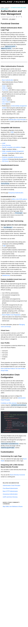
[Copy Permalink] (21, 17)
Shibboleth (5, 159)
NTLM (3, 104)
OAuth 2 (4, 86)
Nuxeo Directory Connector (17, 474)
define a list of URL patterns (19, 199)
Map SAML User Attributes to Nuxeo (13, 506)
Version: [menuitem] (8, 19)
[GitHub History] (17, 17)
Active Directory (6, 145)
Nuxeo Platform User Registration (11, 314)
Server (7, 7)
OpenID (4, 98)
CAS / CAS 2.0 (6, 102)
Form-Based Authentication (10, 488)
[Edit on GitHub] (19, 17)
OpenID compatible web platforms (11, 147)
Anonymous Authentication (15, 192)
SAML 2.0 (4, 88)
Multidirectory (6, 275)
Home (2, 7)
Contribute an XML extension (9, 403)
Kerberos (4, 100)
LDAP (3, 143)
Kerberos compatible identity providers (12, 157)
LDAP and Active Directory (10, 497)
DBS (12, 132)
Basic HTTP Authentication (10, 491)
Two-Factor (5, 90)
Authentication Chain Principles (17, 119)
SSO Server (5, 161)
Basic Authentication (7, 80)
